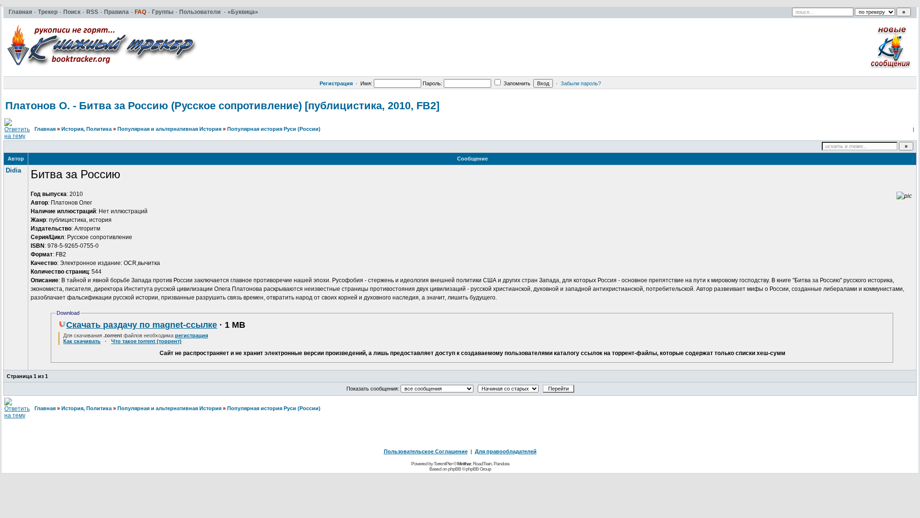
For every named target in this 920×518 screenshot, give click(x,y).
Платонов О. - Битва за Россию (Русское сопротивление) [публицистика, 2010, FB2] (222, 106)
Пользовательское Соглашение (426, 451)
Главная (45, 129)
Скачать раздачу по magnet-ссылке (141, 325)
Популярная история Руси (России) (274, 129)
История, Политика (86, 129)
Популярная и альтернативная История (169, 129)
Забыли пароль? (581, 83)
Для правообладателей (506, 451)
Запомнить (516, 83)
